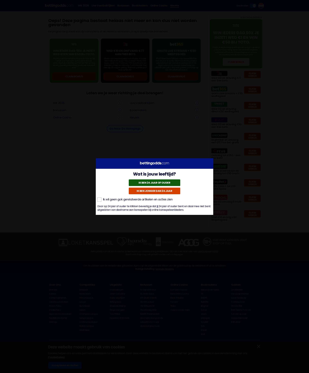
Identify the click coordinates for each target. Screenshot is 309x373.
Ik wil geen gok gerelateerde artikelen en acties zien (138, 199)
